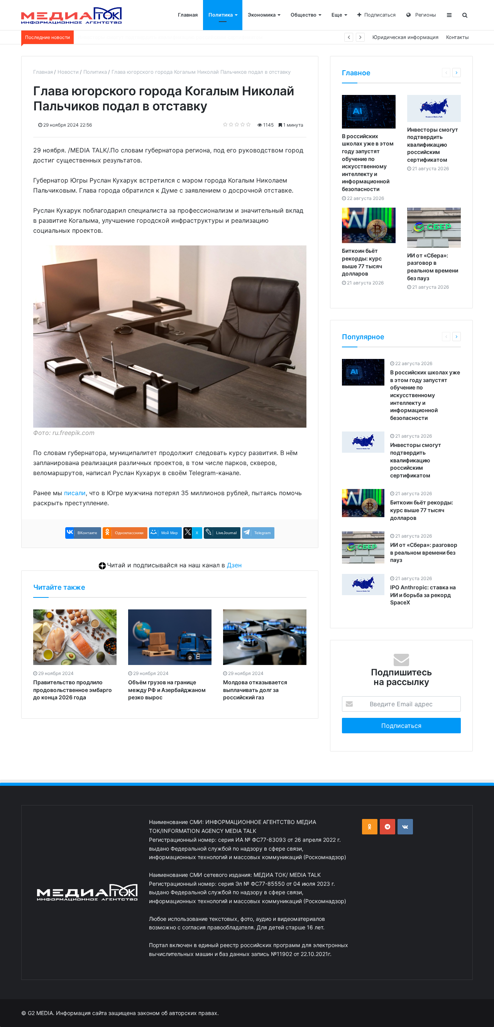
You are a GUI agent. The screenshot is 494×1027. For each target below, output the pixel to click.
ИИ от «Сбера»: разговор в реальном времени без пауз (423, 552)
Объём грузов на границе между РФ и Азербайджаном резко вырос (167, 689)
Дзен (234, 565)
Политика (220, 15)
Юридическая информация (405, 37)
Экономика (262, 15)
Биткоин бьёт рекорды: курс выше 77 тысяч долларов (144, 37)
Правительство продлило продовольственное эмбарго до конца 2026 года (72, 689)
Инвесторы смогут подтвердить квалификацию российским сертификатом (432, 144)
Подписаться (380, 15)
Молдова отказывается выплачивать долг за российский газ (255, 689)
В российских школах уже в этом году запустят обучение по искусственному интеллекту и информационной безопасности (425, 395)
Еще (337, 15)
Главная (188, 15)
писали (75, 493)
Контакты (457, 37)
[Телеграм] (387, 826)
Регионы (425, 15)
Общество (303, 15)
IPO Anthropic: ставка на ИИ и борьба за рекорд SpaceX (423, 595)
